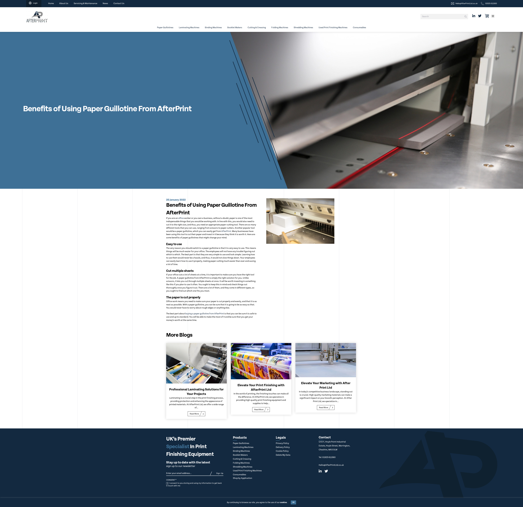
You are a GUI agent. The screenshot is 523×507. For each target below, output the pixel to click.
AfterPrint (226, 231)
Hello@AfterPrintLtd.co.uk (331, 465)
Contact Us (118, 3)
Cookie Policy (282, 451)
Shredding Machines (303, 27)
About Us (63, 3)
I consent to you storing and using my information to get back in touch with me (194, 484)
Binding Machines (213, 27)
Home (51, 3)
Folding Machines (279, 27)
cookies (283, 502)
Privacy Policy (282, 443)
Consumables (359, 27)
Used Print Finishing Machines (333, 27)
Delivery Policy (283, 447)
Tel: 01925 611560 (327, 457)
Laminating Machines (189, 27)
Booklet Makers (234, 27)
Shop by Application (242, 478)
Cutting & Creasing (257, 27)
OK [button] (293, 502)
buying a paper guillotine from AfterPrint (204, 313)
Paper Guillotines (165, 27)
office (181, 218)
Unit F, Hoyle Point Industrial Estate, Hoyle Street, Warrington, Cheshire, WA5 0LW (334, 446)
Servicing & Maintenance (85, 3)
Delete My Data (283, 455)
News (105, 3)
